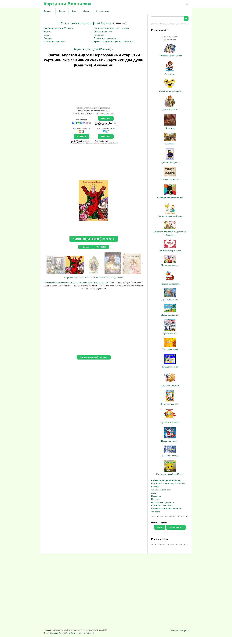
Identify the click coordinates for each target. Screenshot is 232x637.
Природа (48, 38)
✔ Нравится (101, 247)
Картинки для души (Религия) (58, 28)
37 (88, 277)
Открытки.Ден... (86, 633)
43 (105, 277)
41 (100, 277)
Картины (48, 31)
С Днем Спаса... (71, 633)
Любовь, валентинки (103, 31)
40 (97, 277)
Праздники (99, 35)
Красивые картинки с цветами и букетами (113, 41)
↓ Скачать (85, 247)
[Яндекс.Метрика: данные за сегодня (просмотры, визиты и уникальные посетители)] (179, 630)
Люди (46, 35)
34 (80, 277)
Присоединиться (175, 527)
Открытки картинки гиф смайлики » (86, 23)
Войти (159, 527)
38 (91, 277)
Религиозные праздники (105, 38)
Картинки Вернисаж (67, 3)
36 (86, 277)
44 (108, 277)
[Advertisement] (93, 86)
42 (103, 277)
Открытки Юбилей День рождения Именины (169, 233)
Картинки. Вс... (56, 633)
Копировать (105, 118)
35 (83, 277)
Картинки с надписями (54, 41)
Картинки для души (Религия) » (93, 49)
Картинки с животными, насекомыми (111, 28)
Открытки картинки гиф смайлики (61, 282)
